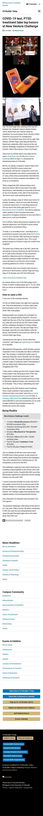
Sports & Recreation (10, 673)
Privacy (5, 788)
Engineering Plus (28, 342)
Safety (5, 629)
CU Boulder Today (10, 11)
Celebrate (27, 520)
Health (5, 565)
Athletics (6, 610)
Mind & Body (7, 624)
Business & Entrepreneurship (13, 551)
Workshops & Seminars (11, 678)
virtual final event (13, 156)
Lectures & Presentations (12, 664)
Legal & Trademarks (15, 788)
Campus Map (27, 788)
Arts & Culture (8, 645)
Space (5, 579)
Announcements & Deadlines (14, 520)
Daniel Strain (19, 30)
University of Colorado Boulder (14, 783)
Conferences (7, 650)
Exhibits (5, 654)
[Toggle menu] (39, 11)
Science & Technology (11, 575)
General (5, 659)
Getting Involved (8, 619)
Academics (7, 596)
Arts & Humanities (9, 547)
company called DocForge (12, 398)
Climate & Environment (11, 556)
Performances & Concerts (12, 668)
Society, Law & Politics (11, 570)
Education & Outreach (10, 561)
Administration (8, 600)
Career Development (10, 614)
